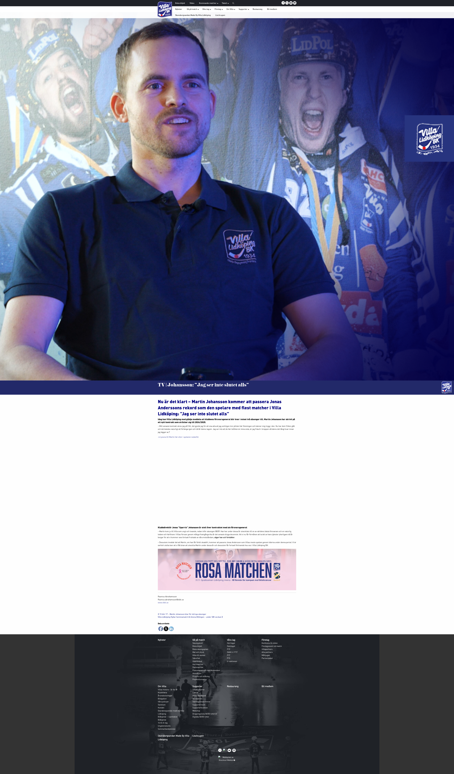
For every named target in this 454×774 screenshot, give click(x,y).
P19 (228, 649)
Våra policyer (163, 701)
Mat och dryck (198, 652)
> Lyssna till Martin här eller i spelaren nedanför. (178, 437)
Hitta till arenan (198, 655)
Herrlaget (231, 643)
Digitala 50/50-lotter (200, 717)
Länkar (195, 692)
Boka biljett (197, 646)
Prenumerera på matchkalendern (206, 670)
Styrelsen (162, 704)
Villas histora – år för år (167, 689)
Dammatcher (197, 667)
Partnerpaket (267, 658)
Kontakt (161, 707)
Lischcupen (198, 735)
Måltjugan (266, 655)
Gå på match (198, 639)
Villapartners (267, 649)
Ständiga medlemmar (201, 701)
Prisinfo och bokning (201, 676)
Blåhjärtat (162, 720)
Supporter (197, 686)
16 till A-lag (163, 723)
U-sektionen (232, 661)
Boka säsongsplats (200, 649)
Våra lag (231, 639)
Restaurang (232, 686)
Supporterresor (198, 704)
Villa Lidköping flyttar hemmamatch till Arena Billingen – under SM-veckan (190, 617)
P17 (228, 655)
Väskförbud (197, 661)
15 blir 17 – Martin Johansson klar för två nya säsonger (182, 614)
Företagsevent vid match (272, 646)
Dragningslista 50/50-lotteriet (204, 714)
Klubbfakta (162, 692)
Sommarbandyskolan (166, 729)
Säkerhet (196, 658)
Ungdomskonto (164, 726)
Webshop (196, 711)
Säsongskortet (198, 689)
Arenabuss (196, 673)
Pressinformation (199, 679)
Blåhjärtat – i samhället (167, 717)
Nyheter (162, 639)
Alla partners (267, 652)
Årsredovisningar (165, 695)
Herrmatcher (197, 664)
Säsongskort (197, 643)
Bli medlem (197, 698)
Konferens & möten (270, 643)
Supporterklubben (200, 707)
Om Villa (162, 686)
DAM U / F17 (232, 652)
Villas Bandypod (199, 695)
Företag (265, 639)
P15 (228, 658)
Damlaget (231, 646)
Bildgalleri (162, 698)
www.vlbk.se (163, 602)
